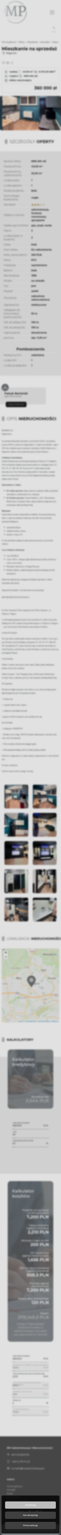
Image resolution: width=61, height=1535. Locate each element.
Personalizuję (30, 1525)
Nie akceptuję (30, 1515)
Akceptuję (30, 1505)
